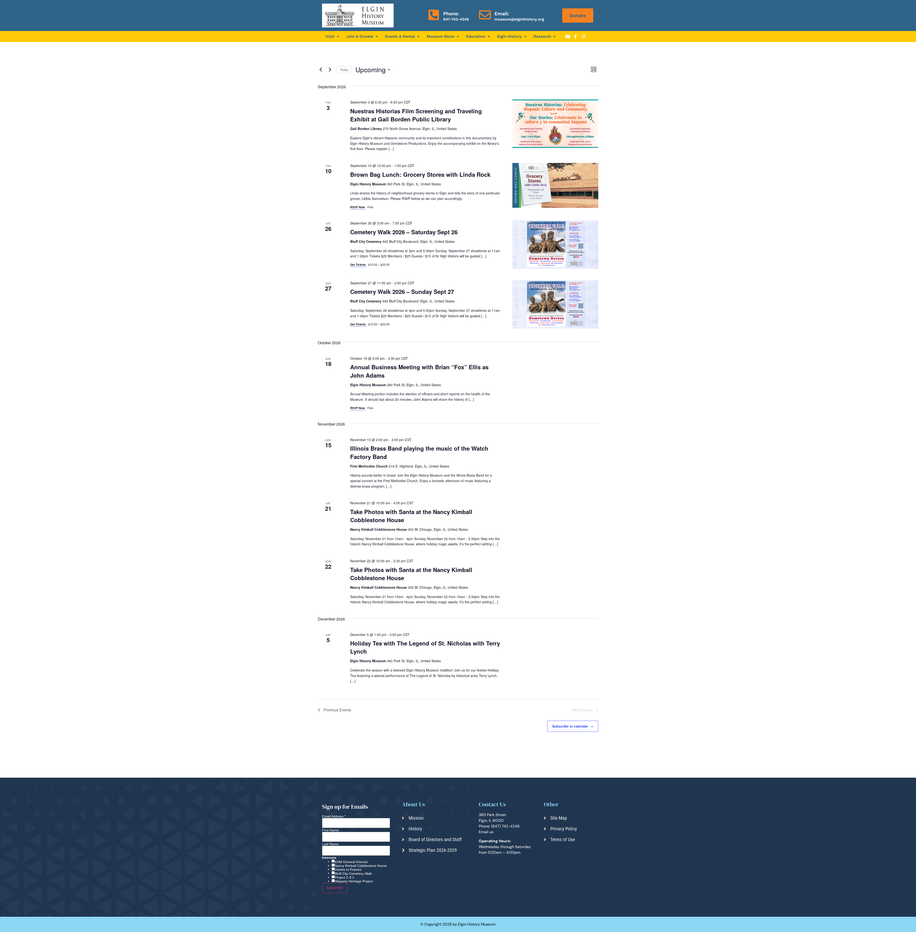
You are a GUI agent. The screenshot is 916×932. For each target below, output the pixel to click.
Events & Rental (400, 36)
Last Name (330, 844)
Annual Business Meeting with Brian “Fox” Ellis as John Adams (419, 371)
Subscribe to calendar (570, 726)
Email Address (334, 816)
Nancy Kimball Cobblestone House (361, 865)
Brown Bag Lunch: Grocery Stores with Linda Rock (420, 174)
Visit (330, 36)
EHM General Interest (351, 862)
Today (344, 70)
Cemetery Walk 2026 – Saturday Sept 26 (404, 232)
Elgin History (509, 36)
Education (475, 36)
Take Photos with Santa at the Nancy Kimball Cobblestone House (411, 516)
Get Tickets (358, 264)
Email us (486, 831)
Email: (501, 13)
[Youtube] (568, 36)
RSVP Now (357, 207)
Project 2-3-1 (344, 877)
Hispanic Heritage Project (354, 881)
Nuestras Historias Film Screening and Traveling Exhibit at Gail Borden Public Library (416, 115)
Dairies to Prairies (348, 869)
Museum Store (440, 36)
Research (542, 36)
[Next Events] (330, 70)
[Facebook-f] (575, 36)
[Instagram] (583, 36)
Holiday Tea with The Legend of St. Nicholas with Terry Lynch (425, 647)
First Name (330, 830)
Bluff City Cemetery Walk (353, 873)
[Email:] (485, 15)
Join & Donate (359, 36)
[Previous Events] (320, 70)
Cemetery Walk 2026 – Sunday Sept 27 (402, 291)
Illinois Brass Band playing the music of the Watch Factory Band (419, 452)
